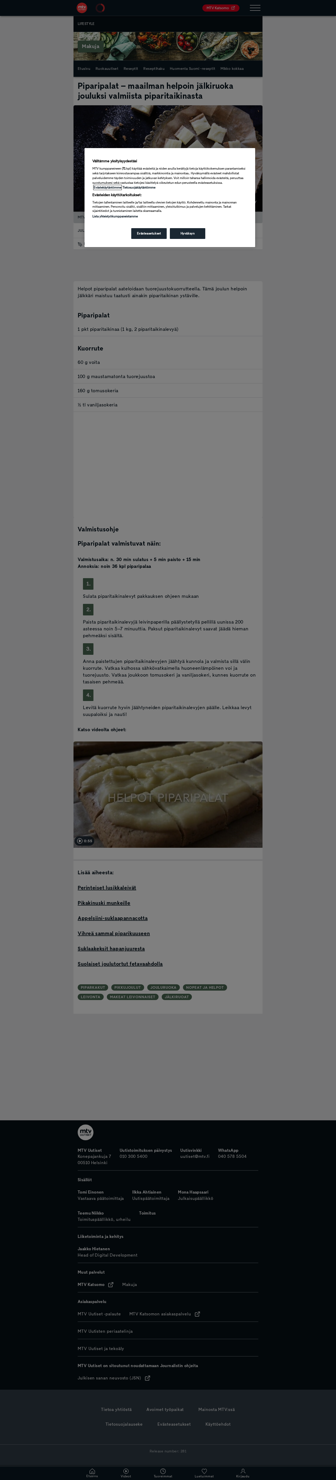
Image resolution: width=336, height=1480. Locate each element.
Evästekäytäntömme (107, 187)
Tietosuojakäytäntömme (139, 187)
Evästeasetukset (149, 233)
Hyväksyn (188, 233)
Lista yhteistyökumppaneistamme (115, 216)
